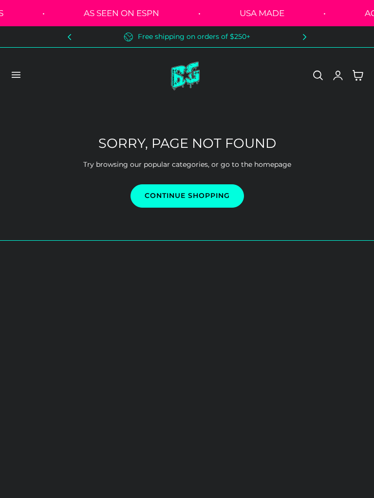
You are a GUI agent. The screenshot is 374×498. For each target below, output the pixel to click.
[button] (15, 75)
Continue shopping (187, 195)
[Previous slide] (69, 36)
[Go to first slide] (304, 36)
